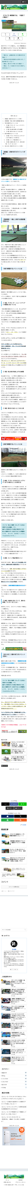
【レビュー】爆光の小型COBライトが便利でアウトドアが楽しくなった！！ (13, 1102)
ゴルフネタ (5, 765)
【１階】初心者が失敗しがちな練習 (14, 129)
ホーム (7, 1180)
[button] (10, 38)
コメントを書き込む (14, 886)
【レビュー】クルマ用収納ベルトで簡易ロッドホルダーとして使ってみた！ (13, 1113)
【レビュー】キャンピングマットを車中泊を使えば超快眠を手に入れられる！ (13, 1108)
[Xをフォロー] (20, 816)
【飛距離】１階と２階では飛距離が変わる (14, 121)
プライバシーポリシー (20, 1182)
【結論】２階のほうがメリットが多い (13, 118)
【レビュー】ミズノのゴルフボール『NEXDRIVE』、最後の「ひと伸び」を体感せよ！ (13, 1119)
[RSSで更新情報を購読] (20, 820)
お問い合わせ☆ (7, 1182)
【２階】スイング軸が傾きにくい (13, 139)
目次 (12, 115)
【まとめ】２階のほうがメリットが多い (13, 146)
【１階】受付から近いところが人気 (14, 131)
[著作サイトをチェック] (7, 816)
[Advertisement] (14, 98)
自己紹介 (21, 1180)
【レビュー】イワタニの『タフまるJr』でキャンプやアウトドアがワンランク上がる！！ (13, 1097)
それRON (14, 949)
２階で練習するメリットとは (11, 133)
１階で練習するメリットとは (11, 123)
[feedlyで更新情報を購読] (7, 820)
